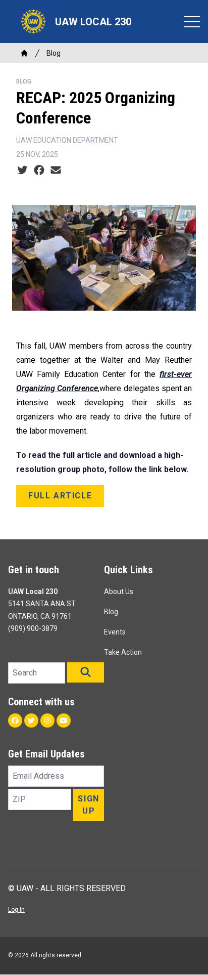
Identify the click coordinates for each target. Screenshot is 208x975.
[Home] (24, 53)
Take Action (123, 652)
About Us (118, 591)
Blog (53, 53)
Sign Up (88, 805)
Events (115, 632)
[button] (85, 672)
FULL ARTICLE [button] (60, 495)
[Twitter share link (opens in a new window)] (22, 170)
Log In (16, 909)
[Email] (55, 170)
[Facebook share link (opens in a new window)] (39, 170)
